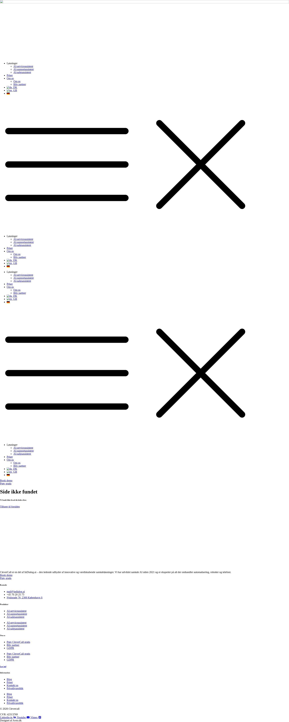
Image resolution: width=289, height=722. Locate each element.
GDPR (10, 648)
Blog (9, 679)
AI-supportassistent (23, 69)
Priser (10, 75)
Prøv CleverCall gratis (18, 642)
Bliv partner (19, 84)
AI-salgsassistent (22, 72)
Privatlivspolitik (15, 688)
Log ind (3, 666)
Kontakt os (12, 685)
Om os (10, 78)
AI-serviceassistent (23, 66)
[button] (144, 165)
